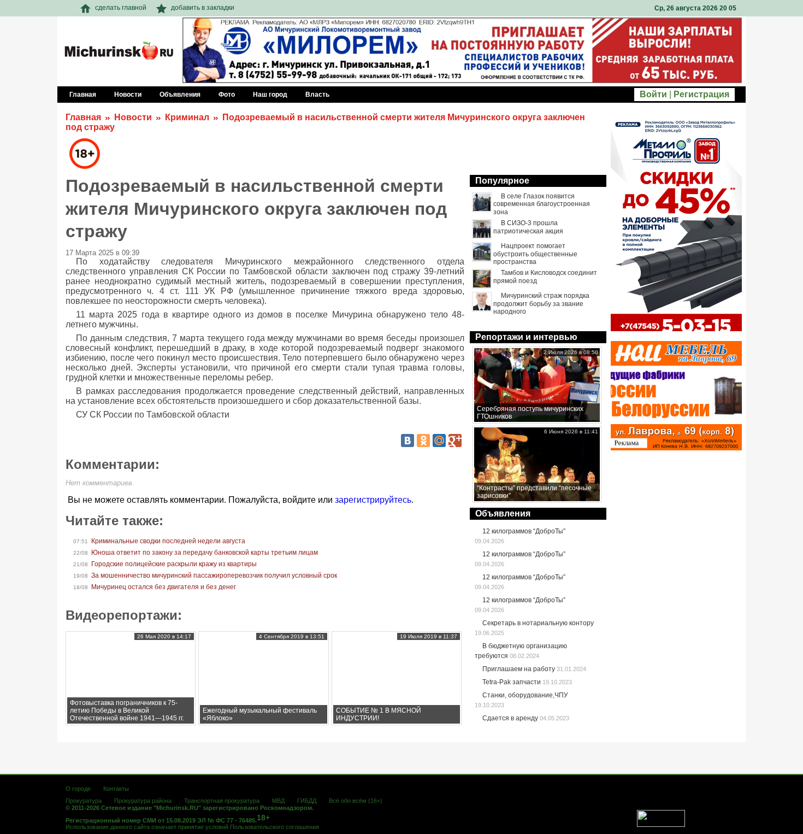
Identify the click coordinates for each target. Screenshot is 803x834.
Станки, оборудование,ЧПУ (525, 695)
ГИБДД (306, 800)
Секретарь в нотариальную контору (538, 623)
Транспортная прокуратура (221, 800)
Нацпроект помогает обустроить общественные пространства (535, 254)
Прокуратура (84, 800)
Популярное (502, 180)
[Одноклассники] (423, 440)
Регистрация (701, 94)
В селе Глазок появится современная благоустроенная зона (541, 204)
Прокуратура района (143, 800)
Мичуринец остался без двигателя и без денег (163, 587)
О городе (78, 788)
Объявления (502, 513)
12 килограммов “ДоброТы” (523, 531)
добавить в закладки (202, 7)
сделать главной (120, 7)
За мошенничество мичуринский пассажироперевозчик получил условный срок (214, 575)
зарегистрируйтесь (373, 499)
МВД (278, 800)
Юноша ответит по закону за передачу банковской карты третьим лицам (204, 552)
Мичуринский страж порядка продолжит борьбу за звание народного (541, 303)
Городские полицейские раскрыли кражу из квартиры (174, 564)
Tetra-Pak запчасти (511, 682)
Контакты (116, 788)
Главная (83, 117)
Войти (653, 94)
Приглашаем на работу (518, 669)
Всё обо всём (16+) (355, 800)
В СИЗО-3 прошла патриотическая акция (528, 226)
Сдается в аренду (510, 718)
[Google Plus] (455, 440)
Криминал (187, 117)
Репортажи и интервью (526, 337)
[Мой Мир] (439, 440)
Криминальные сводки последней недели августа (168, 541)
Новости (133, 117)
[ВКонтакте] (407, 440)
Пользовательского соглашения (274, 827)
